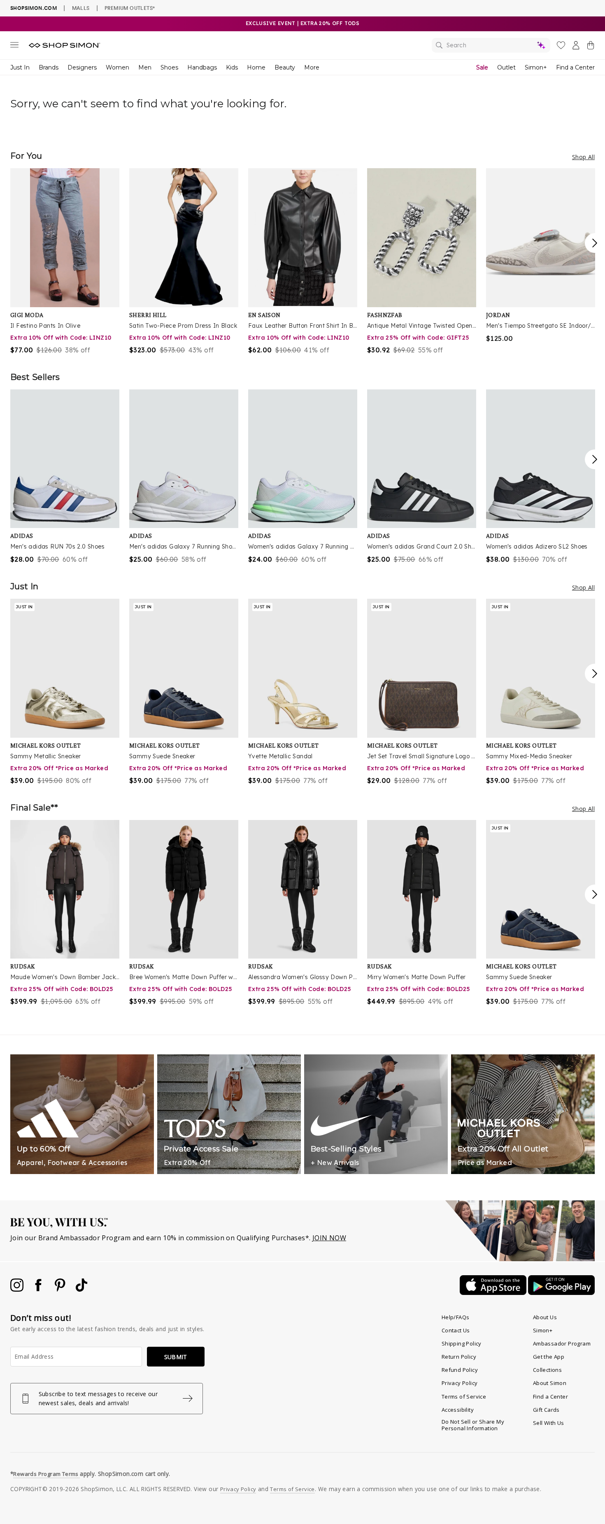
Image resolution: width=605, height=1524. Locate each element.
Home (256, 67)
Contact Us (456, 1330)
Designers (82, 67)
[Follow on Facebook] (39, 1289)
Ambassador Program (562, 1343)
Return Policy (459, 1356)
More (311, 67)
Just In (20, 67)
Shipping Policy (462, 1343)
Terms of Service (464, 1396)
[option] (64, 261)
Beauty (285, 67)
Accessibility (458, 1409)
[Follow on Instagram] (17, 1289)
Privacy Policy (460, 1383)
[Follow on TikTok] (81, 1289)
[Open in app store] (494, 1292)
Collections (547, 1369)
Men (144, 67)
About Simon (549, 1383)
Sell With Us (548, 1423)
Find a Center (575, 67)
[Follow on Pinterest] (61, 1289)
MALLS (81, 8)
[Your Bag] (590, 46)
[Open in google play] (561, 1292)
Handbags (202, 67)
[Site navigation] (14, 46)
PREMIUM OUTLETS (130, 8)
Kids (232, 67)
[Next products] (595, 243)
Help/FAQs (456, 1317)
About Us (545, 1317)
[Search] (491, 45)
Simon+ (536, 67)
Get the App (548, 1356)
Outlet (506, 67)
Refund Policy (460, 1369)
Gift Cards (546, 1409)
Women (117, 67)
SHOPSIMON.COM (33, 8)
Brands (48, 67)
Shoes (169, 67)
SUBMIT (175, 1357)
